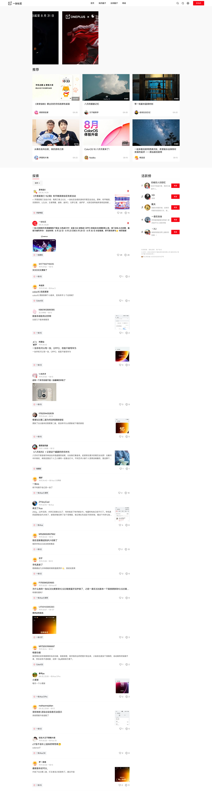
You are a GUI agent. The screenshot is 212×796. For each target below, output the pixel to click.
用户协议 (159, 250)
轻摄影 (126, 99)
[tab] (35, 176)
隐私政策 (152, 250)
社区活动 (76, 99)
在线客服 (144, 250)
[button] (188, 3)
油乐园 (76, 144)
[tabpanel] (81, 485)
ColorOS (126, 144)
